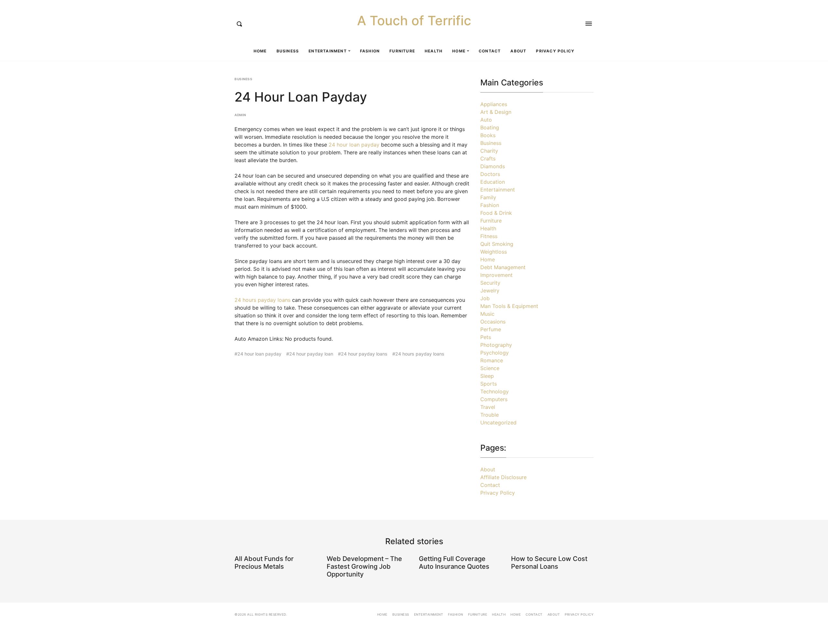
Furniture (402, 51)
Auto (486, 119)
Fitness (488, 236)
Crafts (488, 158)
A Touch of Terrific (414, 20)
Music (487, 314)
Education (492, 182)
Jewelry (489, 290)
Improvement (496, 275)
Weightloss (493, 251)
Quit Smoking (496, 244)
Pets (485, 337)
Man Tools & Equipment (509, 306)
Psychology (494, 352)
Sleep (487, 376)
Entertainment (328, 51)
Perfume (490, 329)
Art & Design (495, 112)
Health (433, 51)
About (518, 51)
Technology (494, 391)
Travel (487, 407)
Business (288, 51)
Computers (493, 399)
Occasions (493, 321)
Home (260, 51)
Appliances (493, 104)
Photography (496, 345)
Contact (490, 51)
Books (488, 135)
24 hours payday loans (262, 300)
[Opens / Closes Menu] (588, 23)
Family (488, 197)
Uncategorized (498, 422)
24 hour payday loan (311, 354)
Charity (489, 151)
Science (489, 368)
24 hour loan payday (354, 144)
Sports (488, 383)
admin (240, 115)
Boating (489, 127)
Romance (491, 360)
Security (490, 283)
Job (485, 298)
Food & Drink (496, 213)
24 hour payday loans (364, 354)
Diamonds (492, 166)
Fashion (370, 51)
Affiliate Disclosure (503, 477)
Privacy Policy (555, 51)
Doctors (490, 174)
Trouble (489, 415)
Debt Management (503, 267)
